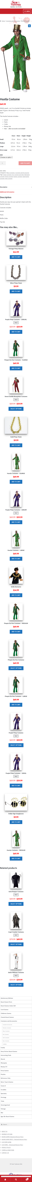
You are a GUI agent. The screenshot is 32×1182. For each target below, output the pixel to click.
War (2, 1112)
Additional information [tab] (7, 192)
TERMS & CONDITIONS (8, 1150)
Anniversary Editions (7, 998)
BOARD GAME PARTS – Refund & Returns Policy (14, 1139)
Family (3, 1047)
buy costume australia (18, 174)
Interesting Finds (6, 1055)
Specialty (3, 1093)
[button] (29, 25)
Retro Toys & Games (7, 1082)
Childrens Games (6, 1013)
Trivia (2, 1101)
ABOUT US (4, 1131)
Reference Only (5, 1078)
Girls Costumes (6, 1037)
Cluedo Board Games (7, 1017)
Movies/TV (4, 1066)
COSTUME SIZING (6, 1142)
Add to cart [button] (16, 257)
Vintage (3, 1109)
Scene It (3, 1086)
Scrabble (3, 1089)
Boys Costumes (6, 1040)
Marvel (3, 1059)
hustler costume (18, 176)
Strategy (3, 1097)
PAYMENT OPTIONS (7, 1134)
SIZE (1, 155)
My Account (5, 1179)
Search (16, 1179)
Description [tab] (3, 187)
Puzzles (3, 1074)
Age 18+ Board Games (7, 1116)
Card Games (4, 1009)
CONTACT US (5, 1152)
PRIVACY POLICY (6, 1147)
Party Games (5, 1070)
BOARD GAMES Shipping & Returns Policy (12, 1137)
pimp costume (8, 178)
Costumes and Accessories (13, 21)
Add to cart (25, 163)
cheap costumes (7, 174)
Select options (16, 408)
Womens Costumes (7, 1027)
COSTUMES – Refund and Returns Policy (12, 1145)
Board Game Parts (6, 1002)
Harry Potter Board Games (9, 1051)
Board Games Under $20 (8, 1006)
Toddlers (5, 1044)
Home (3, 21)
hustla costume (9, 176)
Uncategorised (5, 1105)
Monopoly (4, 1063)
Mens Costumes (10, 173)
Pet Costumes (6, 1034)
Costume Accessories (7, 1024)
